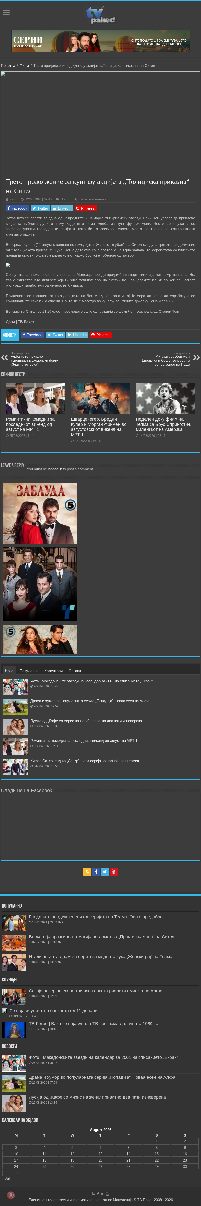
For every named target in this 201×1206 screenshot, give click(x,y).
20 (100, 1160)
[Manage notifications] (11, 1195)
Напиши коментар (92, 199)
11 (44, 1154)
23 (185, 1160)
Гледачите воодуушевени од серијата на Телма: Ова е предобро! (96, 916)
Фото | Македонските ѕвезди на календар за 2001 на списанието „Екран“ (91, 681)
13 (100, 1154)
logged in (55, 469)
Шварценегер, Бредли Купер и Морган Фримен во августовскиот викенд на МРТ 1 (98, 427)
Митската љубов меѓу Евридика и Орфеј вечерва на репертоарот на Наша (166, 359)
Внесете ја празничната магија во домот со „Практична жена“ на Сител (101, 936)
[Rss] (87, 872)
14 (128, 1154)
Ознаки (75, 671)
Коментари (53, 671)
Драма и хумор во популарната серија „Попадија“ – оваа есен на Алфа (89, 701)
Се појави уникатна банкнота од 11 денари (53, 1010)
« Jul (6, 1178)
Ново (9, 671)
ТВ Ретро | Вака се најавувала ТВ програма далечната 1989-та (93, 1023)
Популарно (29, 671)
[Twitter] (105, 872)
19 (72, 1160)
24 (16, 1166)
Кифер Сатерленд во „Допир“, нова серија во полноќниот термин (84, 761)
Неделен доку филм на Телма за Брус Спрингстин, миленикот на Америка (163, 424)
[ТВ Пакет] (100, 14)
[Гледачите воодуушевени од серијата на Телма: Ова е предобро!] (14, 923)
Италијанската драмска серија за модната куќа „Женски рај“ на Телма (100, 956)
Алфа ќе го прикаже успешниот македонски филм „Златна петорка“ (34, 359)
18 (44, 1160)
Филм (24, 65)
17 (16, 1160)
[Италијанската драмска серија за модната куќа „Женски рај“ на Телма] (14, 962)
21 (128, 1160)
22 (157, 1160)
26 (72, 1166)
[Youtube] (114, 872)
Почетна (8, 65)
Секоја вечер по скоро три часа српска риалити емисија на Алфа (95, 990)
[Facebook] (96, 872)
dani (13, 199)
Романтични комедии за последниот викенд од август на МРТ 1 (30, 424)
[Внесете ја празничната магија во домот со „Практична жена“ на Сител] (14, 943)
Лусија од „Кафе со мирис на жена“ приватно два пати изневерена (86, 721)
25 (44, 1166)
